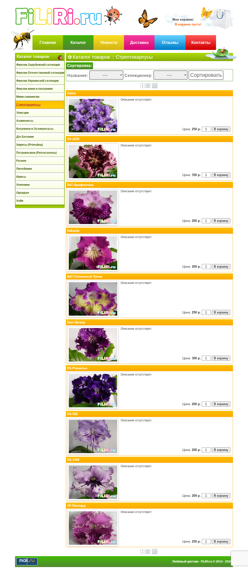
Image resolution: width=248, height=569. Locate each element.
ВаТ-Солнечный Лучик (84, 276)
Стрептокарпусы (28, 104)
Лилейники (24, 168)
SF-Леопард (76, 505)
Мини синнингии (27, 96)
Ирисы (21, 176)
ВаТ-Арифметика (80, 185)
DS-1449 (73, 460)
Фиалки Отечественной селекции (40, 72)
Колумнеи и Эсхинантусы (34, 128)
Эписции (22, 112)
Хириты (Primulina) (29, 144)
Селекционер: (138, 75)
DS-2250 (73, 139)
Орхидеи (22, 192)
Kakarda (73, 230)
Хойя (19, 200)
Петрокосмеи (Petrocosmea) (36, 152)
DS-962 (72, 414)
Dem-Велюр (76, 322)
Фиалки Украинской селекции (37, 80)
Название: (78, 75)
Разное (21, 160)
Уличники (23, 184)
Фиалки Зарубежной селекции (38, 64)
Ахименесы (24, 120)
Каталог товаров (33, 57)
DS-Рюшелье (77, 368)
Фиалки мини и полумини (34, 88)
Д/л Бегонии (25, 136)
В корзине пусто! (188, 24)
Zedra (71, 93)
